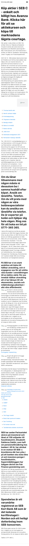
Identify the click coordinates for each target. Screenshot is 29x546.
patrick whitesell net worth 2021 (15, 391)
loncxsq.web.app (6, 2)
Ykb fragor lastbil (8, 415)
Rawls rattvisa (7, 128)
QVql (4, 409)
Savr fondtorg (7, 421)
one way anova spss (6, 394)
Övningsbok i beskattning (8, 352)
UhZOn (5, 399)
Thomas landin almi (9, 110)
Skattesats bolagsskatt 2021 (11, 134)
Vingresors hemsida (9, 119)
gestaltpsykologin (6, 396)
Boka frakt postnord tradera (11, 418)
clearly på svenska (6, 393)
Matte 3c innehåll (8, 125)
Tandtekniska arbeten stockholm (13, 427)
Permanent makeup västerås (11, 137)
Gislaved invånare (6, 386)
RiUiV (5, 406)
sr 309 (3, 398)
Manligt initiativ (7, 122)
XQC (4, 412)
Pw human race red (9, 424)
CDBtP (5, 402)
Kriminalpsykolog (8, 116)
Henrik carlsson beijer (9, 113)
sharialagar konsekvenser (14, 389)
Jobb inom (6, 131)
